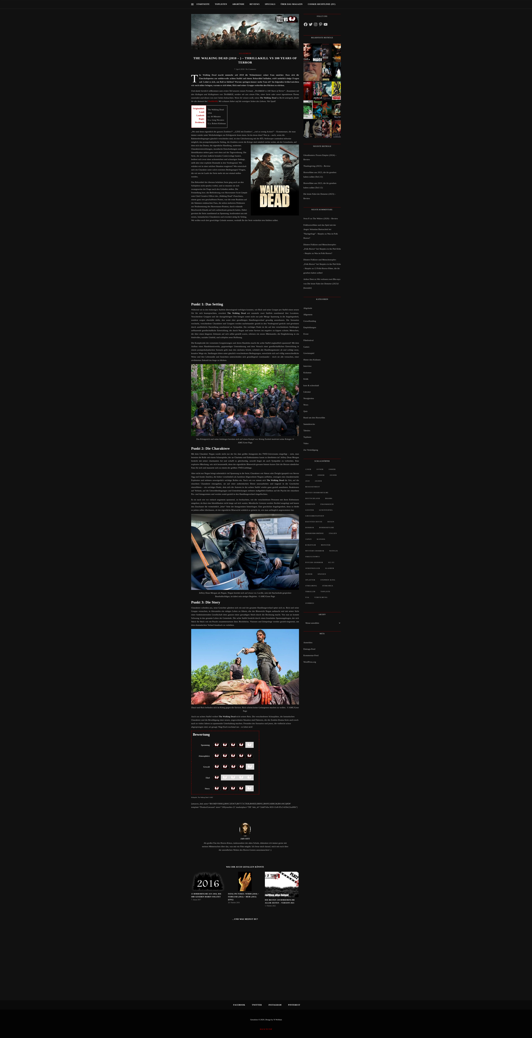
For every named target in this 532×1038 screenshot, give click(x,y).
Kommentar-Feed (311, 655)
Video (306, 443)
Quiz (305, 411)
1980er (332, 469)
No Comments (251, 69)
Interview (307, 366)
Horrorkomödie (314, 533)
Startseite (203, 4)
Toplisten (221, 4)
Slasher (329, 568)
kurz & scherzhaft (311, 385)
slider (309, 574)
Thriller (310, 591)
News (305, 405)
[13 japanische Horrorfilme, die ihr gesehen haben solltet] (331, 128)
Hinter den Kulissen (312, 360)
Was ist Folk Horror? (323, 253)
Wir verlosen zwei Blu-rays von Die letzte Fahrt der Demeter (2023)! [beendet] (321, 283)
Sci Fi (331, 562)
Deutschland (312, 498)
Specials (270, 4)
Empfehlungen (309, 327)
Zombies (309, 603)
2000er (321, 475)
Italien (333, 533)
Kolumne (307, 372)
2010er (333, 475)
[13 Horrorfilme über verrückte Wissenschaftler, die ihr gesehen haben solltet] (331, 71)
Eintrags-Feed (309, 649)
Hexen (331, 522)
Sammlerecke (309, 424)
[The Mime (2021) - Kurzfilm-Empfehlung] (312, 128)
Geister (309, 510)
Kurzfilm (310, 545)
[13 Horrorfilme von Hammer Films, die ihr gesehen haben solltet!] (312, 109)
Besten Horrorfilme (316, 492)
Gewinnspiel (308, 353)
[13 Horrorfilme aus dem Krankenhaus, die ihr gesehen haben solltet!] (331, 53)
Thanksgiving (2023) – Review (316, 166)
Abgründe (238, 4)
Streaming (311, 586)
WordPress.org (309, 662)
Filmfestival (308, 340)
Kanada (321, 539)
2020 (307, 481)
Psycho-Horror (314, 562)
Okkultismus (312, 556)
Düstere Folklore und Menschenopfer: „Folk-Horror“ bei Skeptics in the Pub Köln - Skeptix (322, 248)
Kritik (305, 379)
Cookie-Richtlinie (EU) (322, 4)
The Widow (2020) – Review (325, 218)
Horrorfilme (326, 527)
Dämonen (310, 504)
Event (305, 334)
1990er (308, 475)
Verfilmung (321, 597)
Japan (308, 539)
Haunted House (313, 522)
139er (308, 469)
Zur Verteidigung (310, 450)
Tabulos (306, 430)
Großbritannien (314, 516)
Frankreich (327, 504)
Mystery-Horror (314, 551)
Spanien (322, 574)
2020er (318, 481)
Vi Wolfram (277, 1020)
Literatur (307, 392)
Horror (309, 527)
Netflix (333, 551)
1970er (319, 469)
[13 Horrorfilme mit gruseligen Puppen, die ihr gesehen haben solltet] (312, 53)
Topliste (325, 591)
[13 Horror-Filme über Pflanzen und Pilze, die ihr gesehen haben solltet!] (331, 90)
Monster (326, 545)
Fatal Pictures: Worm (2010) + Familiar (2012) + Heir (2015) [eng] (243, 897)
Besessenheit (312, 487)
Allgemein (245, 53)
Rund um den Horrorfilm (314, 418)
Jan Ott (245, 839)
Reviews (255, 4)
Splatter (310, 580)
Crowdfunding (309, 321)
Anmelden (307, 642)
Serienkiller (312, 568)
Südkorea (327, 586)
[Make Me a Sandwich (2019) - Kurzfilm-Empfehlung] (312, 71)
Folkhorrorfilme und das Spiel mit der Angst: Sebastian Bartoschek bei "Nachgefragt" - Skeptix (319, 229)
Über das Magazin (292, 4)
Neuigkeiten (308, 398)
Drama (328, 498)
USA (307, 597)
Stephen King (327, 580)
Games (306, 347)
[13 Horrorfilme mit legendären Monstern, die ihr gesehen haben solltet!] (331, 109)
